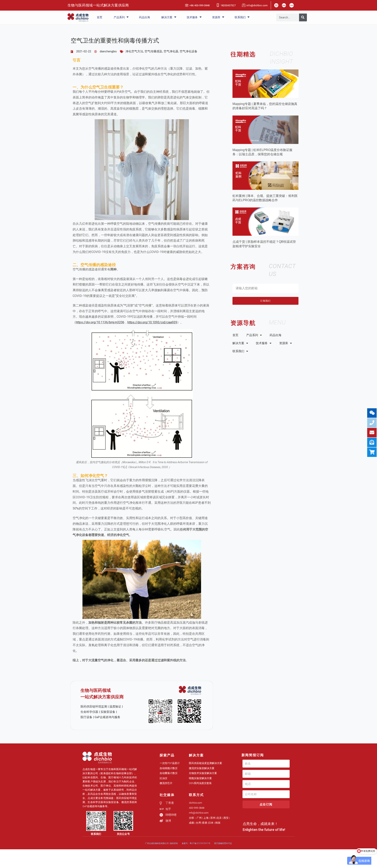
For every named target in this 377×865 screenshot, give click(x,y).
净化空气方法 (134, 51)
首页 (99, 17)
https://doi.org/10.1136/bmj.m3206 (100, 322)
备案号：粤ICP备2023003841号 (196, 843)
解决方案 (166, 17)
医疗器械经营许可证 (223, 843)
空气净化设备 (188, 51)
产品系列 (119, 17)
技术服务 (192, 17)
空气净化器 (171, 51)
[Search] (303, 17)
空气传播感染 (153, 51)
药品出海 (144, 17)
